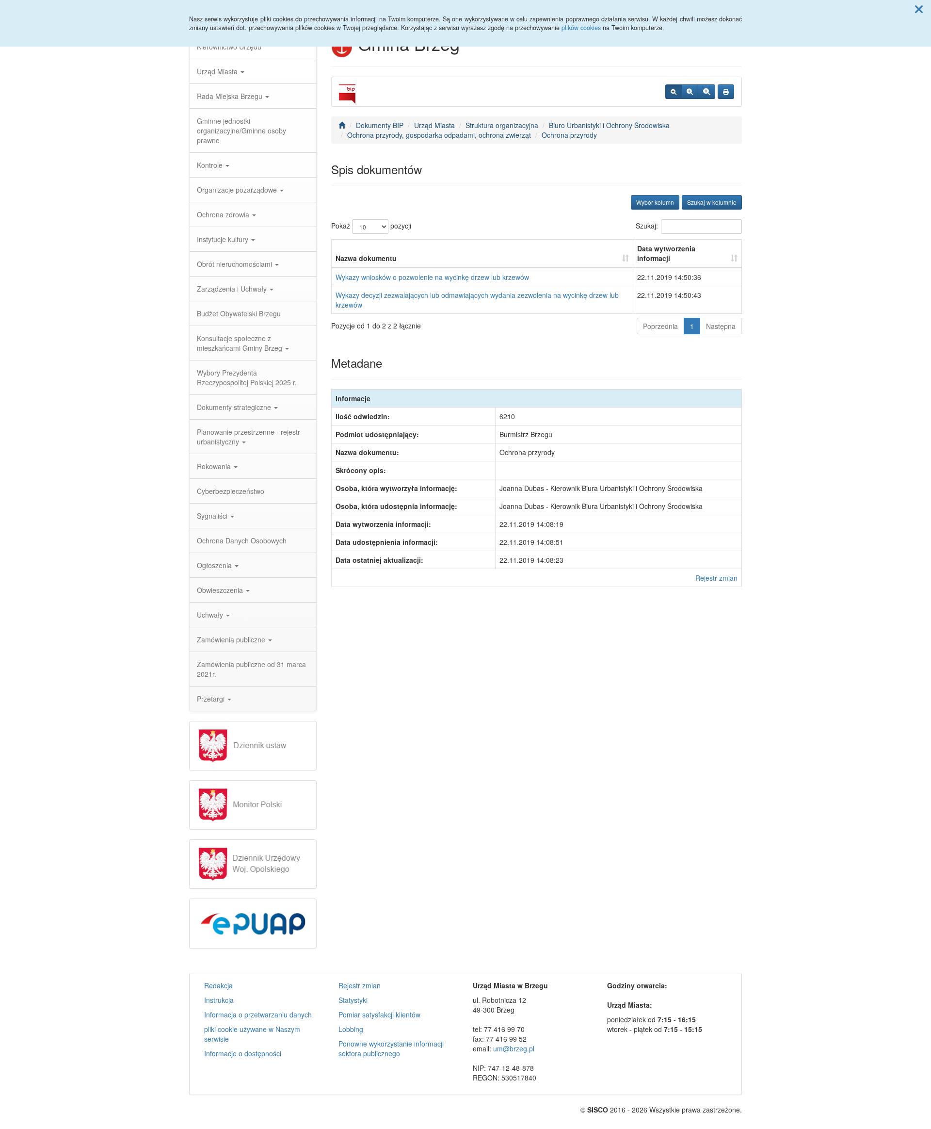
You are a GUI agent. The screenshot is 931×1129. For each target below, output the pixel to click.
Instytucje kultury (223, 239)
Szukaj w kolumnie (712, 202)
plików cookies (581, 27)
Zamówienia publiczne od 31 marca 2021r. (251, 669)
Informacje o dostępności (242, 1053)
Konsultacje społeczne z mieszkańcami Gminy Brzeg (240, 343)
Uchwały (211, 615)
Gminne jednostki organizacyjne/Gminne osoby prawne (241, 130)
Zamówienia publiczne (232, 639)
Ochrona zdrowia (224, 214)
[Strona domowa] (341, 125)
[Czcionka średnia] (689, 91)
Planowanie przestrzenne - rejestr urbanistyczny (248, 436)
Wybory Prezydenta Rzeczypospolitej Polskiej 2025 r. (247, 377)
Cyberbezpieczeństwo (230, 491)
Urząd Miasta (218, 71)
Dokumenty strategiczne (235, 407)
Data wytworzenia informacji (666, 253)
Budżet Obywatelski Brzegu (239, 313)
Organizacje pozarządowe (238, 190)
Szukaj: (647, 225)
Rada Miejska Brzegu (230, 96)
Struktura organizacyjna (502, 125)
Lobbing (350, 1029)
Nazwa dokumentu (366, 258)
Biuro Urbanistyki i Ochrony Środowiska (609, 125)
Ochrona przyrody (569, 135)
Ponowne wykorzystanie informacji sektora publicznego (391, 1048)
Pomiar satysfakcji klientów (379, 1014)
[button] (919, 8)
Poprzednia (660, 326)
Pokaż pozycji (371, 225)
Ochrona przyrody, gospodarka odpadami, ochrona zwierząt (439, 135)
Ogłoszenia (215, 565)
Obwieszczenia (221, 590)
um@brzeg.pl (513, 1048)
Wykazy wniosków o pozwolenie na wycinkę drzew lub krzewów (432, 277)
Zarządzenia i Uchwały (233, 289)
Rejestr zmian (716, 578)
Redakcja (218, 985)
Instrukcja (219, 1000)
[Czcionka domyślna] (673, 91)
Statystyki (353, 1000)
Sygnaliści (213, 516)
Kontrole (211, 165)
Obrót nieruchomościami (235, 264)
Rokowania (215, 466)
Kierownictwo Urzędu (229, 46)
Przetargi (211, 699)
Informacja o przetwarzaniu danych (258, 1014)
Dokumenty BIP (379, 125)
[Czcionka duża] (706, 91)
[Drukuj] (726, 91)
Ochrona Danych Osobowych (242, 540)
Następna (721, 326)
